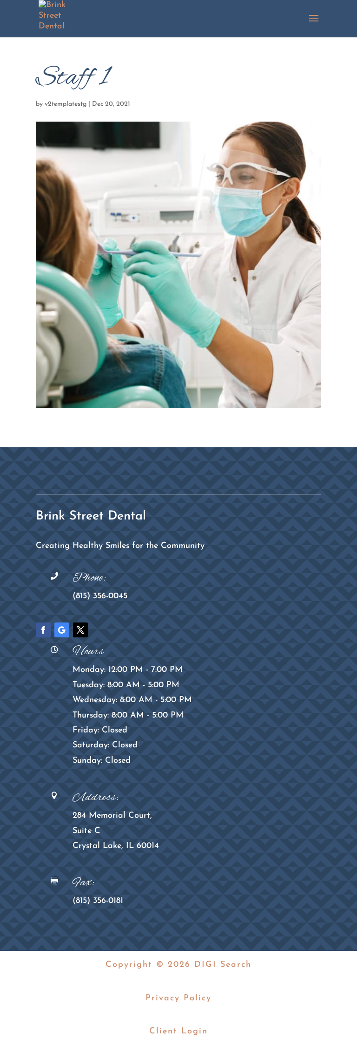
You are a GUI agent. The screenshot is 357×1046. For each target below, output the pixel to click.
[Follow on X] (80, 629)
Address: (96, 797)
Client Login (178, 1031)
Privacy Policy (178, 998)
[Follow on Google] (61, 629)
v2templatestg (65, 104)
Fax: (84, 882)
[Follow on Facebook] (43, 629)
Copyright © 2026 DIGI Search (178, 965)
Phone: (89, 578)
